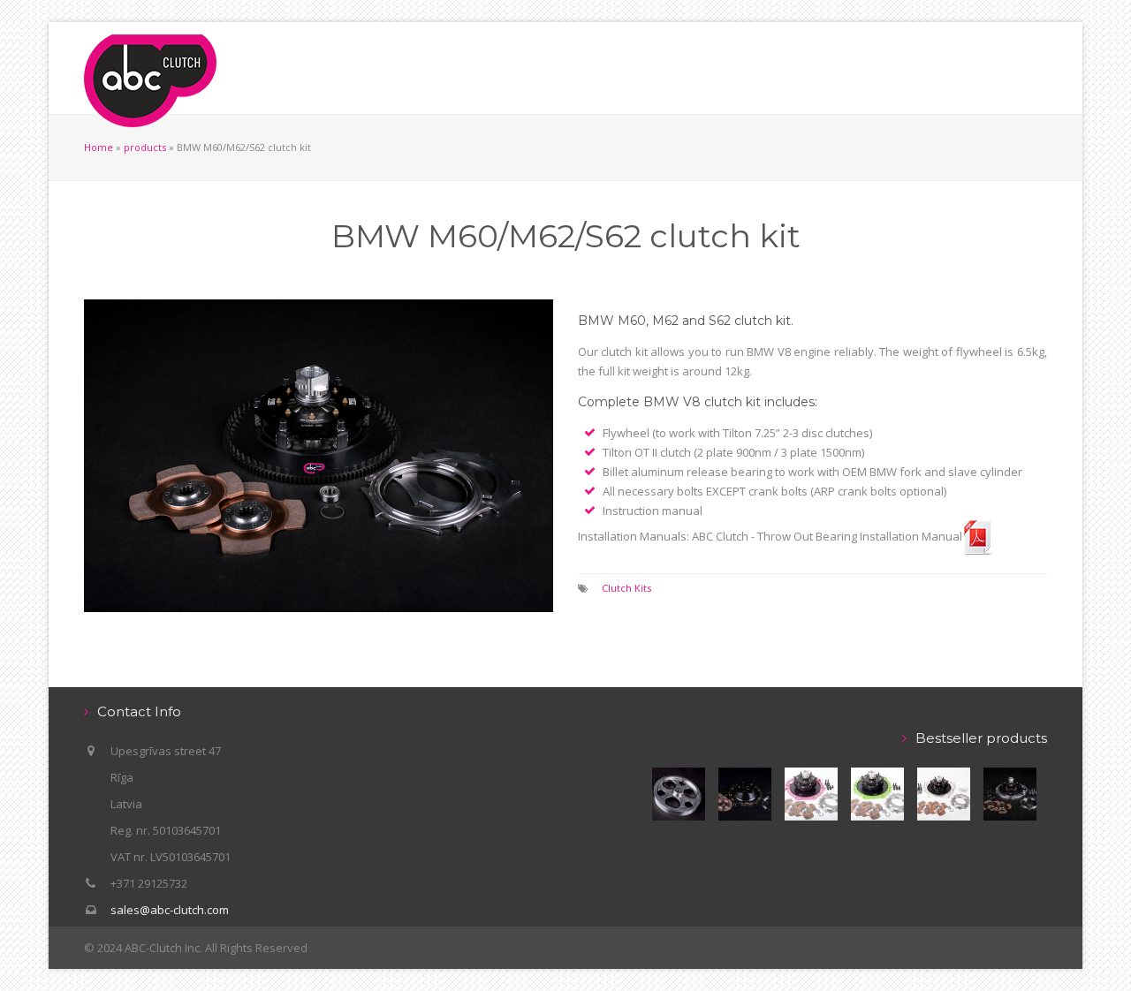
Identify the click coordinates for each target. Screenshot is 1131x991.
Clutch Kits (626, 587)
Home (98, 147)
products (145, 147)
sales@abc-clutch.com (169, 910)
